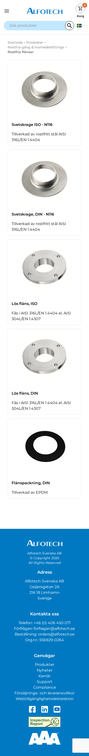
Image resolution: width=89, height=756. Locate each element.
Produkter (34, 42)
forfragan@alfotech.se (54, 628)
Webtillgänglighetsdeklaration (45, 698)
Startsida (15, 42)
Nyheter (44, 670)
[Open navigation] (14, 11)
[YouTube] (57, 709)
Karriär (44, 676)
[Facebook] (32, 709)
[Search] (69, 25)
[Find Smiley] (44, 722)
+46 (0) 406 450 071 (52, 623)
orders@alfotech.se (56, 634)
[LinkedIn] (44, 709)
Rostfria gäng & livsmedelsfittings (36, 47)
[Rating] (44, 738)
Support (44, 681)
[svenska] (81, 25)
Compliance (44, 687)
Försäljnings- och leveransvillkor (44, 693)
